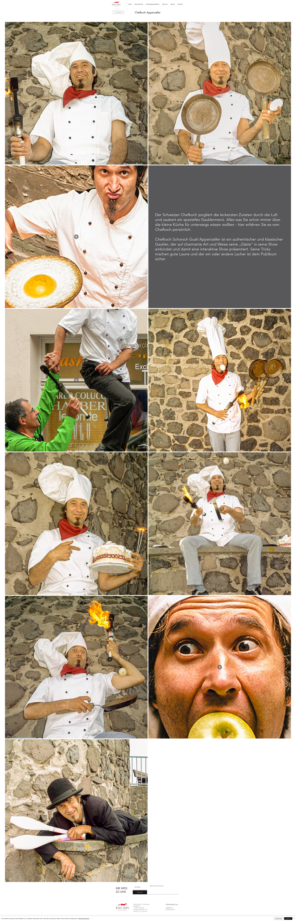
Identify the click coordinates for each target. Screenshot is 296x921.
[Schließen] (294, 918)
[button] (172, 4)
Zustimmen (288, 918)
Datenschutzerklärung (84, 918)
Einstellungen (278, 918)
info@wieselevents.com (172, 904)
